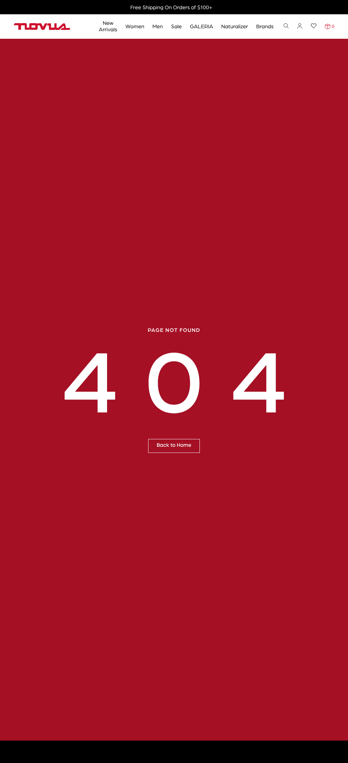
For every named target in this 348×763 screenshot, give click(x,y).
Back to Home (174, 445)
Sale (176, 26)
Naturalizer (234, 26)
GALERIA (201, 26)
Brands (265, 26)
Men (157, 26)
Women (134, 26)
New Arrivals (108, 25)
